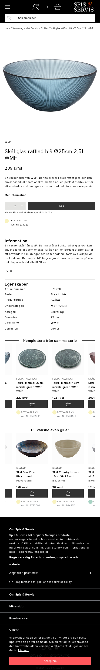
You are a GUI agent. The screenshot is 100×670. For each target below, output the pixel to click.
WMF (55, 323)
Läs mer (23, 650)
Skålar (55, 300)
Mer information (16, 195)
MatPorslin (59, 306)
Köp (61, 205)
